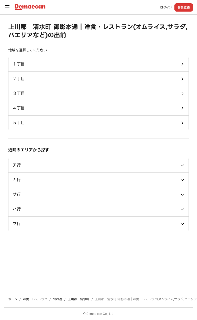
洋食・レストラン (35, 299)
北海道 (57, 299)
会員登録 (184, 7)
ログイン (166, 7)
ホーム (12, 299)
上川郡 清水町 (78, 299)
